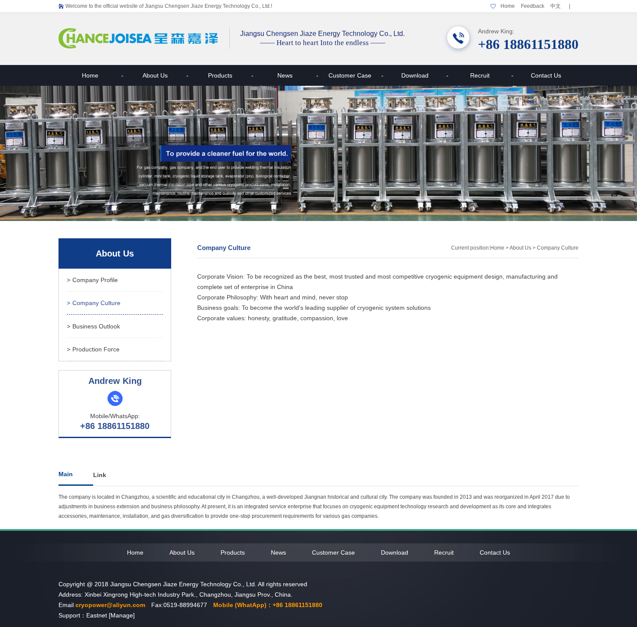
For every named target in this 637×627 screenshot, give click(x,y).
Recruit (492, 75)
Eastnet (96, 615)
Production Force (93, 349)
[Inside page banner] (318, 153)
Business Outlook (93, 326)
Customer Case (356, 75)
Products (231, 75)
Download (424, 75)
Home (507, 6)
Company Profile (92, 279)
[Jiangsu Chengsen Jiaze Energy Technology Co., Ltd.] (138, 46)
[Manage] (122, 615)
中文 (555, 6)
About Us (165, 75)
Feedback (532, 6)
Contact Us (546, 75)
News (297, 75)
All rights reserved (282, 584)
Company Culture (93, 302)
